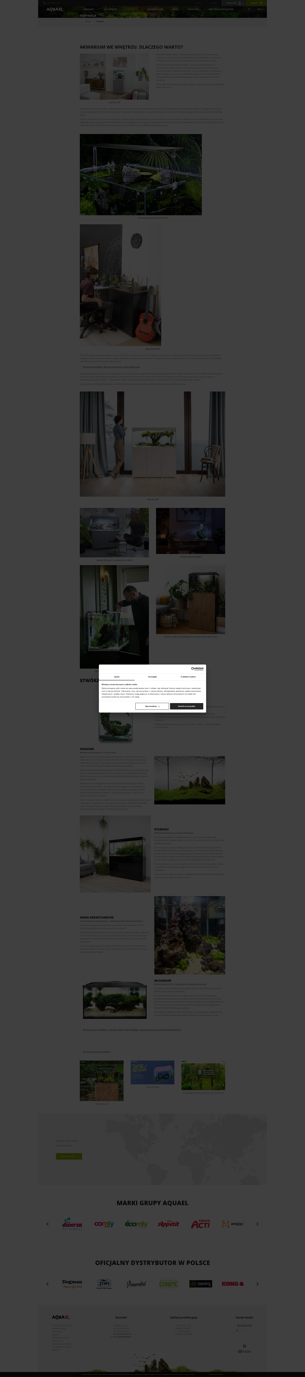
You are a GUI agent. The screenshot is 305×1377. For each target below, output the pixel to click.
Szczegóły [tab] (152, 677)
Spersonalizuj (151, 706)
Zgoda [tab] (116, 677)
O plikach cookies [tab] (188, 677)
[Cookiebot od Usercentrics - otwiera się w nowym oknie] (193, 669)
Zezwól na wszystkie (186, 706)
